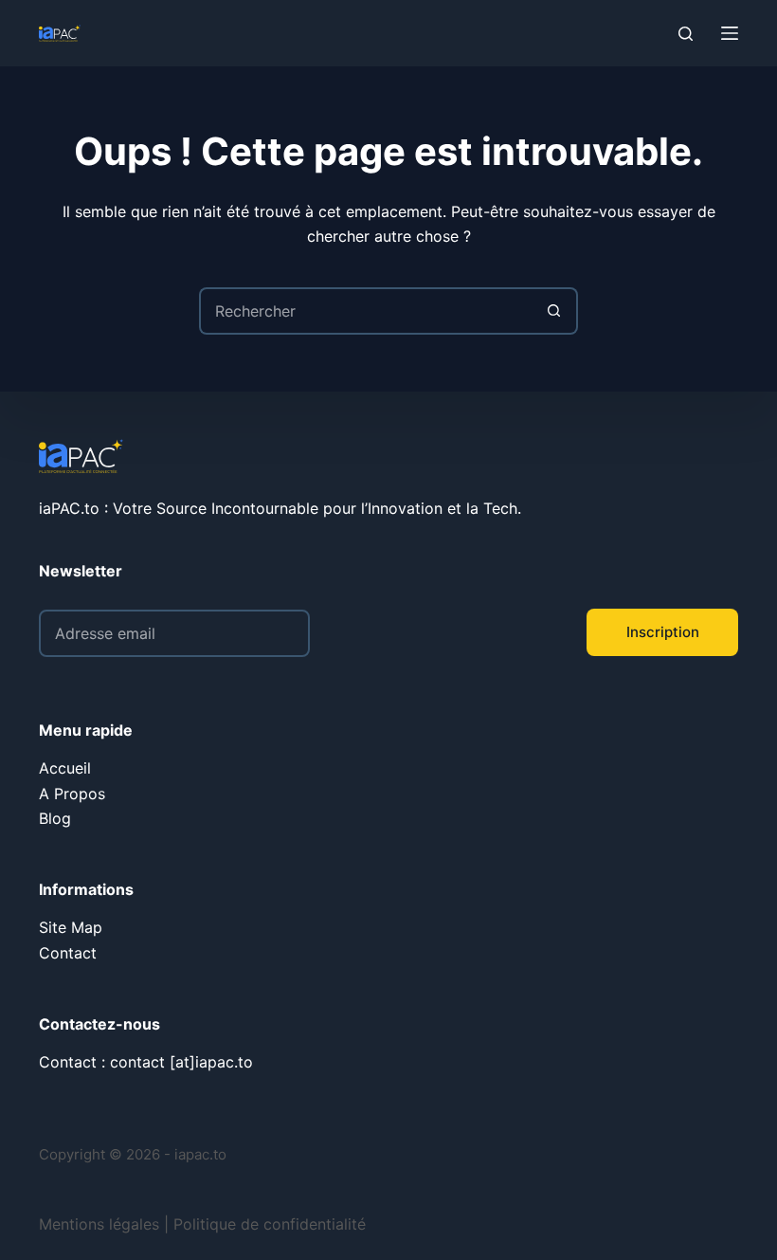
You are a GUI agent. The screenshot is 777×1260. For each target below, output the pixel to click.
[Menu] (729, 33)
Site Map (70, 927)
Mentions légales (99, 1223)
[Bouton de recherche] (554, 311)
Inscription (662, 632)
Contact (68, 952)
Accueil (65, 767)
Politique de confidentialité (269, 1223)
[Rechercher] (685, 34)
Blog (55, 818)
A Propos (72, 793)
